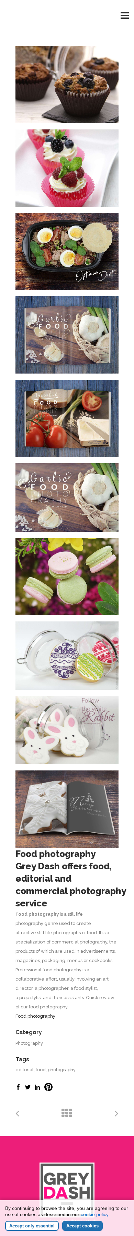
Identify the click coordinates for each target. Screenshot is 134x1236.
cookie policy (94, 1214)
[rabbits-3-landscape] (67, 730)
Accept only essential (32, 1225)
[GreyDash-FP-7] (67, 418)
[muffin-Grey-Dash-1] (67, 84)
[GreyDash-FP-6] (67, 335)
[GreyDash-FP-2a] (67, 497)
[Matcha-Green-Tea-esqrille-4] (67, 576)
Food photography (35, 1016)
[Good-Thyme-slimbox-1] (67, 251)
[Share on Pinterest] (48, 1089)
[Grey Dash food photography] (67, 168)
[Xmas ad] (67, 809)
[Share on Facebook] (18, 1088)
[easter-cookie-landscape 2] (67, 655)
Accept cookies (82, 1225)
